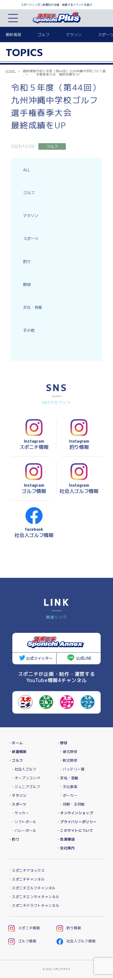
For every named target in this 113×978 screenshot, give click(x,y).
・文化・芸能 (67, 777)
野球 (27, 284)
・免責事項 (65, 839)
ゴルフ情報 (27, 941)
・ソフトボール (23, 821)
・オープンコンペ (25, 777)
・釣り (13, 839)
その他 (29, 330)
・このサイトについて (74, 830)
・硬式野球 (68, 751)
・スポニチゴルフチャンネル (32, 887)
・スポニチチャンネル (26, 879)
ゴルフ (43, 34)
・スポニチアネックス (26, 870)
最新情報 (13, 34)
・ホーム (15, 742)
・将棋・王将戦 (72, 804)
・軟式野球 (68, 760)
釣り (27, 261)
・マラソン (17, 795)
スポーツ (30, 238)
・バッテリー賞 (72, 769)
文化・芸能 (32, 307)
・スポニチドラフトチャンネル (33, 905)
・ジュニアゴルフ (25, 786)
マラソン (73, 34)
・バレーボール (23, 830)
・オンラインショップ (74, 812)
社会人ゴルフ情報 (80, 941)
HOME (10, 71)
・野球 (61, 742)
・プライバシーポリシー (76, 821)
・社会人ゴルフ (23, 769)
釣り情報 (73, 927)
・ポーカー (68, 795)
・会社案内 (65, 848)
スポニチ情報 (29, 927)
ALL (26, 169)
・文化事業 (68, 786)
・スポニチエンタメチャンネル (33, 896)
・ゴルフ (15, 760)
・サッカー (20, 812)
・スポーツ (17, 804)
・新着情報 (17, 751)
